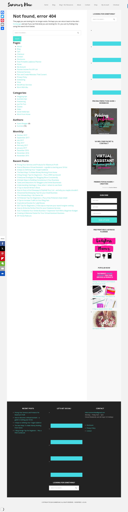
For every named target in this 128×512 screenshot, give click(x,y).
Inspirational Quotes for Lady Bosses (31, 203)
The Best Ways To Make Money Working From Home (37, 172)
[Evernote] (2, 263)
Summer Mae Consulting (20, 5)
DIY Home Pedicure (24, 216)
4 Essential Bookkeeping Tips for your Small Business (37, 193)
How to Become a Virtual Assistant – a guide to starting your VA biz (42, 167)
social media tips (23, 112)
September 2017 (23, 138)
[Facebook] (2, 12)
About (19, 46)
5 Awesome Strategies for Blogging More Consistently (37, 177)
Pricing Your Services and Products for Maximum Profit (37, 165)
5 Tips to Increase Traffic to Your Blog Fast (33, 200)
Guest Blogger (22, 123)
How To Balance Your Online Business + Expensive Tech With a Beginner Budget (47, 211)
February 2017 (22, 145)
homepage (17, 24)
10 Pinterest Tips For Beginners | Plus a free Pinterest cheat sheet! (42, 198)
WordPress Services (24, 85)
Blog (18, 49)
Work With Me (22, 87)
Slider (19, 109)
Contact (20, 57)
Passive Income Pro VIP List (27, 69)
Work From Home (23, 114)
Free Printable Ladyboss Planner (29, 62)
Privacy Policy (22, 77)
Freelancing (21, 101)
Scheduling (21, 80)
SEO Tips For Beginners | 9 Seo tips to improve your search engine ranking (45, 205)
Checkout (20, 54)
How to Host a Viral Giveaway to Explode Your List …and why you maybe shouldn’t (47, 190)
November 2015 (23, 156)
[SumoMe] (2, 273)
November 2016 (23, 153)
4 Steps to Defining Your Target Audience (32, 170)
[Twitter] (2, 16)
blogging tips (22, 96)
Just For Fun (21, 104)
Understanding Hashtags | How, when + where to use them (39, 185)
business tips (22, 99)
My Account (21, 67)
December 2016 (23, 150)
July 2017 (20, 140)
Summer (20, 126)
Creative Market (113, 187)
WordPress (77, 502)
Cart (18, 51)
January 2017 (22, 148)
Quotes (19, 107)
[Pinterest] (2, 20)
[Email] (2, 24)
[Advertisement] (104, 365)
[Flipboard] (2, 258)
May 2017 (20, 143)
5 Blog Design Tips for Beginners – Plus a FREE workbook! (39, 175)
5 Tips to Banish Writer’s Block (28, 188)
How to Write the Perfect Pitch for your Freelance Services (38, 208)
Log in (84, 502)
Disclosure (21, 59)
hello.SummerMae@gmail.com (95, 412)
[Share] (2, 28)
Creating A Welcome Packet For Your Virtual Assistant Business (40, 213)
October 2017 (22, 135)
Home (19, 64)
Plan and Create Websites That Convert (32, 74)
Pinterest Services (23, 72)
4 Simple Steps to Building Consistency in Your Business (38, 180)
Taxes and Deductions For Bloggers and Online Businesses (39, 182)
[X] (2, 248)
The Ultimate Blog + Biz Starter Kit (30, 195)
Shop (19, 82)
